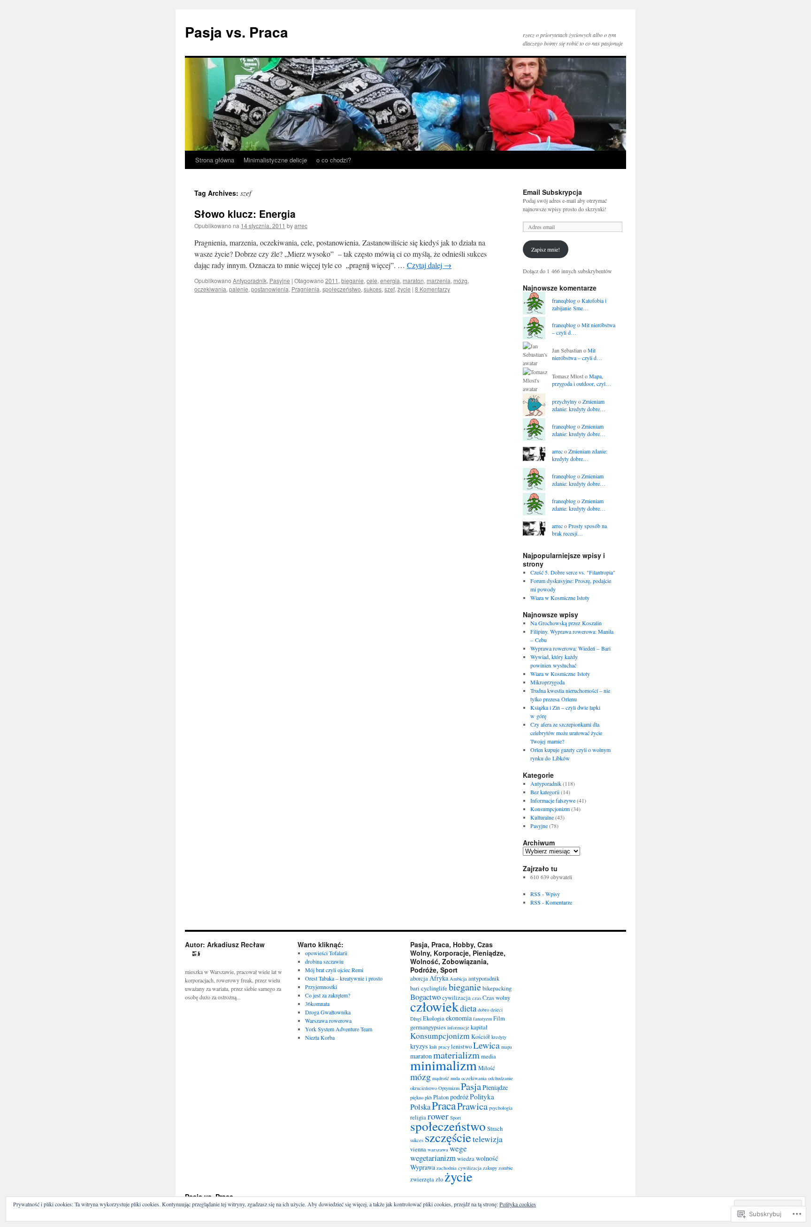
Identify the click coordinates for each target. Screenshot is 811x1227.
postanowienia (270, 289)
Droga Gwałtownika (328, 1012)
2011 (331, 280)
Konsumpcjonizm (550, 809)
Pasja (471, 1086)
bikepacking (497, 988)
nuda (455, 1078)
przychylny (564, 401)
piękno (416, 1097)
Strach (495, 1129)
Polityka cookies (517, 1204)
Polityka (482, 1096)
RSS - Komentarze (551, 902)
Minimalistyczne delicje (275, 159)
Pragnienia (305, 289)
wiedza (465, 1159)
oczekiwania (210, 289)
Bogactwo (425, 996)
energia (390, 280)
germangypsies (428, 1027)
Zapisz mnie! (545, 249)
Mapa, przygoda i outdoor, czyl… (581, 380)
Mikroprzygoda (547, 682)
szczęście (448, 1137)
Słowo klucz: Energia (245, 214)
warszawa (438, 1149)
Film (499, 1018)
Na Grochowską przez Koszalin (566, 623)
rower (438, 1116)
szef (389, 289)
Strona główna (214, 159)
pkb (428, 1097)
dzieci (496, 1009)
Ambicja (458, 978)
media (488, 1056)
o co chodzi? (333, 159)
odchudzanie (500, 1078)
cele (372, 280)
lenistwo (461, 1047)
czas (476, 998)
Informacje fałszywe (552, 800)
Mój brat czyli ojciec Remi (334, 970)
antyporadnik (483, 978)
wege (458, 1148)
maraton (413, 280)
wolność (487, 1158)
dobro (483, 1009)
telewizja (488, 1139)
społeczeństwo (341, 289)
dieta (468, 1008)
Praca (444, 1105)
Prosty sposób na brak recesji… (579, 529)
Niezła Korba (320, 1037)
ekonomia (459, 1017)
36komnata (317, 1003)
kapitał (479, 1027)
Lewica (486, 1045)
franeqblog (564, 300)
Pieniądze (495, 1087)
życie (404, 289)
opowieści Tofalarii (326, 953)
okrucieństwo (423, 1088)
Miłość (486, 1068)
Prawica (472, 1106)
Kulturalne (542, 817)
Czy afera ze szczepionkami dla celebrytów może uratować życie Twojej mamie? (566, 733)
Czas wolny (496, 998)
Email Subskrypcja (552, 192)
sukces (373, 289)
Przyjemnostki (321, 986)
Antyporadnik (250, 280)
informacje (458, 1027)
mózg (460, 280)
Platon (441, 1097)
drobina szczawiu (324, 961)
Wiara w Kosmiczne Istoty (559, 597)
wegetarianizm (433, 1157)
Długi (415, 1018)
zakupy (490, 1168)
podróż (459, 1096)
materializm (456, 1055)
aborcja (419, 978)
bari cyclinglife (428, 988)
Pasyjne (279, 280)
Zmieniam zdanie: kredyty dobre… (578, 405)
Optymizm (448, 1088)
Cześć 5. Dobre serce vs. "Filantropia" (572, 572)
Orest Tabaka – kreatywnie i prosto (344, 978)
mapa (506, 1046)
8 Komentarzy (432, 289)
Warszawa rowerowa (328, 1020)
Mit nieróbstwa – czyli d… (577, 354)
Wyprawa (422, 1167)
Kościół (480, 1037)
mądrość (440, 1078)
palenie (238, 289)
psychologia (501, 1107)
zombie (505, 1168)
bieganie (352, 280)
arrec (300, 226)
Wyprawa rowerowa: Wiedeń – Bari (570, 648)
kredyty (498, 1037)
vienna (418, 1149)
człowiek (434, 1006)
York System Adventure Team (338, 1029)
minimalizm (443, 1065)
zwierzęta (422, 1179)
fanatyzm (482, 1018)
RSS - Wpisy (545, 893)
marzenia (439, 280)
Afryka (438, 978)
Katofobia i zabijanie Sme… (579, 304)
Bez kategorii (544, 792)
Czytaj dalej (429, 265)
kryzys (419, 1046)
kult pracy (439, 1046)
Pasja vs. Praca (236, 32)
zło (439, 1179)
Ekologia (433, 1018)
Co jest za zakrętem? (327, 995)
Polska (420, 1106)
